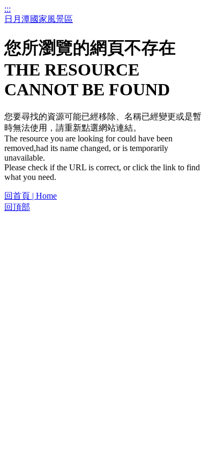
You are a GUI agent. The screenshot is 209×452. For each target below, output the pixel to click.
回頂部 (17, 207)
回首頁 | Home (30, 195)
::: (7, 8)
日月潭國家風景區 (38, 19)
